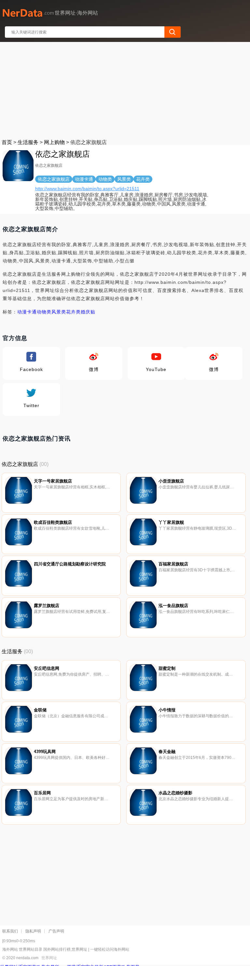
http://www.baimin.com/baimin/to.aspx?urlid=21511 (87, 188)
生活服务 (28, 142)
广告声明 (56, 931)
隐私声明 (33, 931)
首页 (7, 142)
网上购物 (54, 142)
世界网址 (49, 958)
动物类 (44, 311)
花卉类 (73, 311)
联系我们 (10, 931)
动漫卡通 (27, 311)
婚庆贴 (88, 311)
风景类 (58, 311)
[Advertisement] (125, 89)
